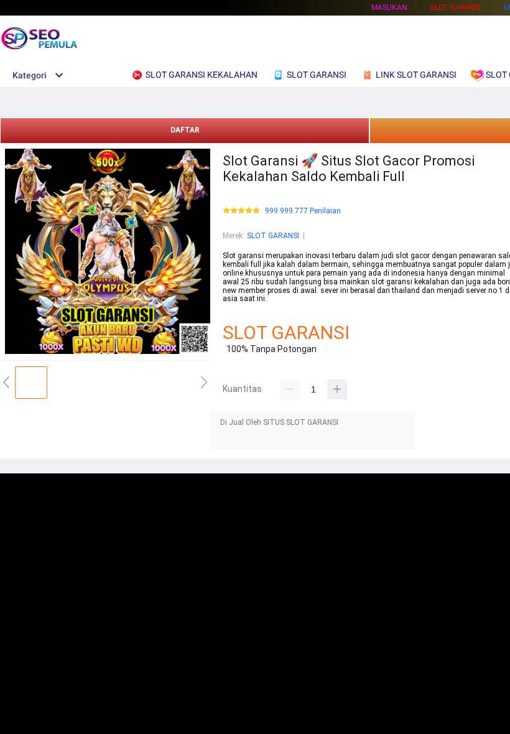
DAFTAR (185, 130)
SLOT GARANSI (273, 235)
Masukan (389, 7)
